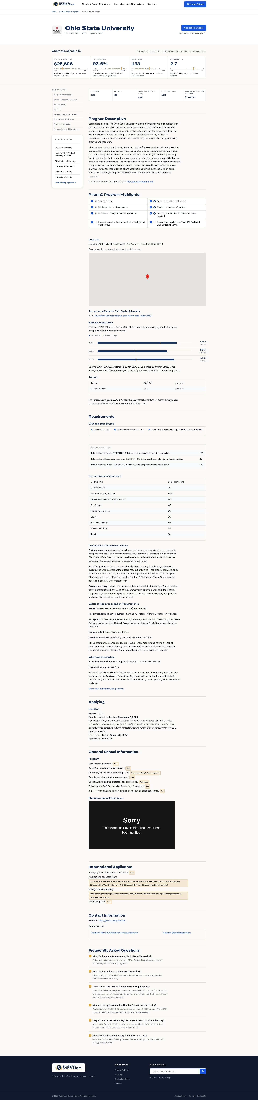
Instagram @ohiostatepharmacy (177, 933)
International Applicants (64, 119)
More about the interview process (106, 688)
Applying (57, 109)
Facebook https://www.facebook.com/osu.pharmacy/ (114, 933)
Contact (118, 1083)
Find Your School (195, 4)
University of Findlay (63, 172)
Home (54, 12)
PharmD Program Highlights (65, 100)
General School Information (66, 114)
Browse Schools (122, 1070)
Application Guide (122, 1079)
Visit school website (193, 28)
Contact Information (62, 124)
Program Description (62, 95)
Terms (191, 1096)
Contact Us (201, 1096)
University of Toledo (63, 177)
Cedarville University (63, 148)
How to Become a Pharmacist (128, 4)
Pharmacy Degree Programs (95, 4)
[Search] (203, 1071)
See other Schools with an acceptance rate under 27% (123, 315)
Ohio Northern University (65, 161)
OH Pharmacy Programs (69, 12)
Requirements (59, 105)
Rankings (152, 4)
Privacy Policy (180, 1096)
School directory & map (160, 1077)
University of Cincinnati (64, 166)
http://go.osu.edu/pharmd (140, 181)
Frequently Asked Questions (66, 129)
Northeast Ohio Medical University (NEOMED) (65, 154)
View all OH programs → (65, 182)
